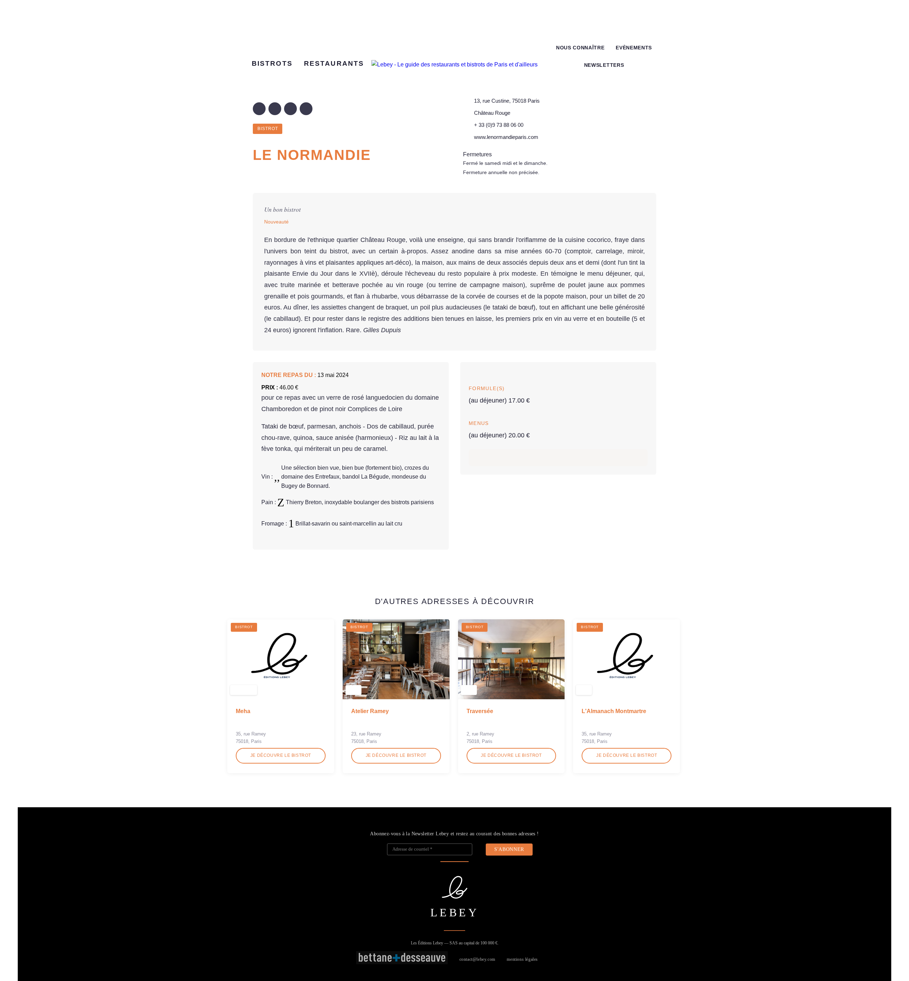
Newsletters (604, 65)
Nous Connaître (580, 47)
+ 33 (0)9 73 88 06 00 (498, 125)
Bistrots (272, 63)
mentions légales (522, 959)
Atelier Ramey (370, 711)
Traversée (480, 711)
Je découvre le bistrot (280, 755)
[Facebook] (259, 108)
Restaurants (334, 63)
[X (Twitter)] (274, 108)
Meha (243, 711)
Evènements (634, 47)
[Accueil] (454, 64)
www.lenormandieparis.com (506, 137)
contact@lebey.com (477, 959)
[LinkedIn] (290, 108)
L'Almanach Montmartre (614, 711)
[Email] (306, 108)
